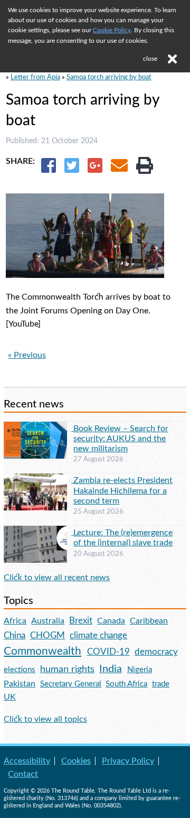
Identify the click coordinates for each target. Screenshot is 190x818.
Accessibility (27, 761)
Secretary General (70, 684)
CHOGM (47, 635)
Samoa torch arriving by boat (108, 77)
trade (160, 684)
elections (19, 670)
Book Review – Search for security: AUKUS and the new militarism (120, 438)
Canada (111, 621)
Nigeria (139, 670)
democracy (156, 651)
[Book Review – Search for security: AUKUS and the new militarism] (38, 428)
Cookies (76, 761)
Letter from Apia (35, 77)
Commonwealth (42, 651)
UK (10, 697)
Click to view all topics (45, 719)
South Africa (126, 684)
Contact (23, 774)
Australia (47, 621)
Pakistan (19, 684)
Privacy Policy (128, 761)
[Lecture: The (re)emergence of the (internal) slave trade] (38, 532)
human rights (67, 669)
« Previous (27, 355)
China (14, 635)
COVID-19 (108, 651)
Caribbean (149, 621)
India (110, 669)
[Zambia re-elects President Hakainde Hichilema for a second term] (38, 480)
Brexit (80, 620)
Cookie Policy (112, 30)
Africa (15, 621)
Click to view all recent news (57, 577)
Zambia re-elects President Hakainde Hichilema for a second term (123, 490)
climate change (98, 635)
